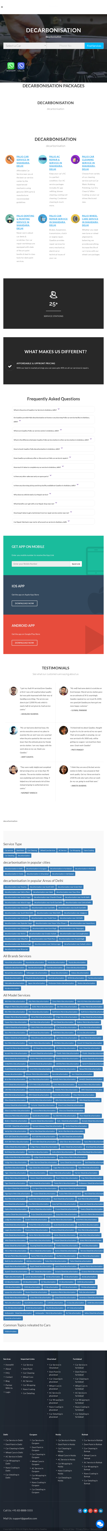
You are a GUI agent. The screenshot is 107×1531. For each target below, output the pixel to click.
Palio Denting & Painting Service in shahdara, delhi (25, 222)
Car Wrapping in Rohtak (91, 1468)
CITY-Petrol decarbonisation (39, 1084)
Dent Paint (20, 850)
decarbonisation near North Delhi (77, 897)
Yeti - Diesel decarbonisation (41, 1271)
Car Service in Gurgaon (38, 1441)
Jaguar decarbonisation (36, 983)
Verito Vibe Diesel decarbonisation (42, 1131)
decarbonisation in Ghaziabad (38, 874)
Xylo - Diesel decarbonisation (67, 1121)
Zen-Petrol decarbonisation (67, 1007)
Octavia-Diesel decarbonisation (66, 1271)
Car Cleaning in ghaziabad (56, 1380)
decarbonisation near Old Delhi (71, 918)
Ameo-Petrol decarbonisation (90, 1240)
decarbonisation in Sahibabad (63, 874)
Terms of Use (68, 1529)
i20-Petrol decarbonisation (66, 1048)
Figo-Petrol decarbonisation (91, 1178)
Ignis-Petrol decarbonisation (66, 1038)
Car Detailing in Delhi (12, 1476)
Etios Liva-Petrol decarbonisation (17, 1116)
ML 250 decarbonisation (14, 1308)
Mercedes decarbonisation (14, 983)
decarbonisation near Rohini (15, 934)
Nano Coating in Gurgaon (39, 1483)
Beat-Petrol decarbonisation (88, 1199)
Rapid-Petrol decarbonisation (15, 1266)
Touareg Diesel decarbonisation (41, 1245)
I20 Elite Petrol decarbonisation (67, 1064)
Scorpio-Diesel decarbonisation (93, 1121)
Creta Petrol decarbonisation (15, 1064)
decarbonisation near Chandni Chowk (48, 897)
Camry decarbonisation (61, 1095)
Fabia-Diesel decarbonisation (80, 1261)
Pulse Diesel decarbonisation (15, 1225)
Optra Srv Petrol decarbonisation (93, 1214)
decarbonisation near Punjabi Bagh (71, 939)
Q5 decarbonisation (30, 1282)
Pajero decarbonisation (13, 1277)
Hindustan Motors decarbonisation (61, 983)
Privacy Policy (82, 1529)
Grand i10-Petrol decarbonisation (17, 1048)
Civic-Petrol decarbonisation (64, 1084)
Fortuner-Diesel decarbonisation (43, 1105)
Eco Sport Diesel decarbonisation (17, 1188)
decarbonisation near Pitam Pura (43, 939)
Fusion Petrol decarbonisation (70, 1194)
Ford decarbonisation (55, 968)
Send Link (76, 564)
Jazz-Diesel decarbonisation (82, 1074)
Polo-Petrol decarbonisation (88, 1230)
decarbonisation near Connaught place (74, 934)
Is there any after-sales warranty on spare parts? (31, 476)
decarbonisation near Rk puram (16, 949)
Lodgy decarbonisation (13, 1220)
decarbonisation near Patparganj (72, 928)
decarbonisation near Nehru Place (17, 892)
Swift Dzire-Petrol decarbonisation (64, 1012)
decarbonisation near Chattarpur (17, 928)
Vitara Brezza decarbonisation (42, 1038)
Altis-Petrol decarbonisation (65, 1100)
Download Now (24, 603)
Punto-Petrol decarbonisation (16, 1297)
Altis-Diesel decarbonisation (89, 1100)
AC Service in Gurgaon (37, 1469)
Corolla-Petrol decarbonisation (40, 1100)
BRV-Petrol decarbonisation (15, 1095)
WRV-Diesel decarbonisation (91, 1090)
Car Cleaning (32, 850)
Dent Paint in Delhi (14, 1444)
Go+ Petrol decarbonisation (89, 1256)
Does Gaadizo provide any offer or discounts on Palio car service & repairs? (41, 458)
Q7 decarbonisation (48, 1282)
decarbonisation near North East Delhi (48, 902)
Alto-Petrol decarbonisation (39, 1001)
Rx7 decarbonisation (73, 1313)
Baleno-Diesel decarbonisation (16, 1038)
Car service (9, 850)
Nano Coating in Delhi (13, 1469)
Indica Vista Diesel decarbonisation (90, 1152)
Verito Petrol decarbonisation (15, 1131)
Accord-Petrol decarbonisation (89, 1084)
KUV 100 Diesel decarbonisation (17, 1136)
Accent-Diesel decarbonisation (42, 1053)
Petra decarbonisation (13, 1303)
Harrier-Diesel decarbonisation (86, 1173)
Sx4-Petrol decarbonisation (40, 1022)
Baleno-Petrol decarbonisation (88, 1022)
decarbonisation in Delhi (14, 869)
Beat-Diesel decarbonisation (64, 1199)
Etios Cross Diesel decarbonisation (70, 1105)
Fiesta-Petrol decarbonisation (65, 1183)
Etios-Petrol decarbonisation (83, 1095)
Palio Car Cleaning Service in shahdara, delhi (88, 162)
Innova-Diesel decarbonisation (16, 1105)
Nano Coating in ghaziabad (56, 1408)
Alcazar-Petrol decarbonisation (37, 1074)
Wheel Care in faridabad (81, 1387)
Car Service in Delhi (14, 1440)
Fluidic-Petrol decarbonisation (68, 1053)
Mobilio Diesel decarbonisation (40, 1090)
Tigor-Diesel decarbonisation (15, 1173)
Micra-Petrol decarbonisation (15, 1251)
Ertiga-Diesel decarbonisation (91, 1017)
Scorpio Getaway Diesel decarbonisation (47, 1126)
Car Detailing (9, 856)
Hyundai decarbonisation (35, 962)
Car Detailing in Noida (64, 1479)
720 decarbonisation (88, 1287)
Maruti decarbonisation (13, 962)
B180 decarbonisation (34, 1308)
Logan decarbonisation (13, 1230)
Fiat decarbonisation (95, 978)
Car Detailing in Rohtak (91, 1482)
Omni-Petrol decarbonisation (63, 1001)
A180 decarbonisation (95, 1303)
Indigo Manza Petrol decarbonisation (72, 1157)
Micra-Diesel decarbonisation (41, 1251)
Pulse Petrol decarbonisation (39, 1225)
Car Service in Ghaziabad (55, 1366)
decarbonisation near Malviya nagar (48, 944)
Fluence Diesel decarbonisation (62, 1230)
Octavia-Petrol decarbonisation (93, 1271)
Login (8, 1392)
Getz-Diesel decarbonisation (89, 1048)
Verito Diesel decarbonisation (76, 1126)
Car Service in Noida (67, 1440)
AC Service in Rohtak (93, 1462)
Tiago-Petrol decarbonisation (64, 1168)
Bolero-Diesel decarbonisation (16, 1121)
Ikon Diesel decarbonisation (95, 1194)
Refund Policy (97, 1529)
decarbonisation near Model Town (43, 918)
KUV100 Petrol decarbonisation (43, 1136)
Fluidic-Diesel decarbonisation (93, 1053)
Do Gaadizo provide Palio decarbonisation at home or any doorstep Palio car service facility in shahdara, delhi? (52, 420)
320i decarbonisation (12, 1287)
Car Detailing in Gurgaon (38, 1491)
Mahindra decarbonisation (14, 968)
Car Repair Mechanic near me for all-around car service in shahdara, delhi (40, 522)
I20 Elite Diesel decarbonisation (40, 1064)
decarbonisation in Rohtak (84, 869)
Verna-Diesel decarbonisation (15, 1058)
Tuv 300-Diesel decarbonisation (70, 1136)
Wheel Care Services (47, 850)
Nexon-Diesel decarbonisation (41, 1178)
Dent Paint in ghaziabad (55, 1373)
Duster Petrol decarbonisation (62, 1220)
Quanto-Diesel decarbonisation (42, 1121)
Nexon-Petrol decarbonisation (60, 1173)
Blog (7, 1381)
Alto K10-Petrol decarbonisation (89, 1001)
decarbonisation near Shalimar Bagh (18, 944)
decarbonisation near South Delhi (42, 887)
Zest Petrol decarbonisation (15, 1168)
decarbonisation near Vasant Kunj (82, 923)
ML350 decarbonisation (55, 1308)
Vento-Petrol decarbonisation (40, 1235)
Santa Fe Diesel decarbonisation (93, 1064)
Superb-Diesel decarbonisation (16, 1271)
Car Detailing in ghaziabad (56, 1415)
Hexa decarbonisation (38, 1173)
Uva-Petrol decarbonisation (39, 1204)
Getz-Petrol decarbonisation (91, 1038)
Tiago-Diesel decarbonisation (39, 1168)
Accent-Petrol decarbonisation (16, 1053)
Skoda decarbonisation (13, 978)
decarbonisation (24, 856)
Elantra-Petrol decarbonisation (41, 1058)
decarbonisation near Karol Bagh (44, 928)
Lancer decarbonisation (34, 1277)
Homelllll (10, 1365)
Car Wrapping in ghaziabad (56, 1401)
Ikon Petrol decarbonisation (15, 1199)
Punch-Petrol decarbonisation (67, 1178)
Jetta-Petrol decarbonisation (89, 1235)
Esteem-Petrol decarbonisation (16, 1017)
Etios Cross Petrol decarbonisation (17, 1110)
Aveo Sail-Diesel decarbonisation (91, 1204)
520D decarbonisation (32, 1287)
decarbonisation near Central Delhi (78, 902)
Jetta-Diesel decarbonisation (15, 1240)
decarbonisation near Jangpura (75, 913)
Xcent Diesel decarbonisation (15, 1069)
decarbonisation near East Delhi (43, 908)
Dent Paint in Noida (66, 1444)
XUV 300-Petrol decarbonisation (17, 1142)
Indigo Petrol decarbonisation (16, 1162)
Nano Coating (89, 850)
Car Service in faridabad (81, 1366)
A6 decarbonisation (89, 1277)
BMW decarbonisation (76, 978)
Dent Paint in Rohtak (93, 1444)
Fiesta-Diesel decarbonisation (39, 1183)
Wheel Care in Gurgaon (38, 1462)
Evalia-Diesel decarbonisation (67, 1245)
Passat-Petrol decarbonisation (40, 1240)
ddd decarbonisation (34, 1261)
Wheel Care (28, 1377)
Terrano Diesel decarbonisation (91, 1251)
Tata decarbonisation (35, 968)
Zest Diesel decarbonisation (95, 1162)
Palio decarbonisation (87, 1292)
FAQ (7, 1373)
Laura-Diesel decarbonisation (65, 1266)
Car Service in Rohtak (93, 1440)
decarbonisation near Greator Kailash (42, 934)
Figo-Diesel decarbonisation (15, 1183)
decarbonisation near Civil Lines (16, 918)
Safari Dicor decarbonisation (70, 1142)
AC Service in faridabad (81, 1394)
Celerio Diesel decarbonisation (16, 1027)
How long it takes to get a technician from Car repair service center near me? (41, 513)
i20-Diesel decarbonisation (43, 1048)
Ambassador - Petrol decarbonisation (48, 1313)
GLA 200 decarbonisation (34, 1303)
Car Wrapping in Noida (65, 1465)
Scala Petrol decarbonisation (88, 1225)
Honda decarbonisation (56, 962)
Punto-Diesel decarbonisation (36, 1292)
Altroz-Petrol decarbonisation (16, 1178)
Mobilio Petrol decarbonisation (66, 1090)
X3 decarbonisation (51, 1287)
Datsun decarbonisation (80, 973)
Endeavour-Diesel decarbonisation (91, 1183)
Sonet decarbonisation (13, 1318)
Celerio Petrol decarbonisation (42, 1027)
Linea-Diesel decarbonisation (65, 1297)
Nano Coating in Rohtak (91, 1475)
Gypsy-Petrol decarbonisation (16, 1022)
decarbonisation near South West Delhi (19, 913)
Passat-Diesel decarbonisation (65, 1240)
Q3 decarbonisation (12, 1282)
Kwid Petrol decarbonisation (86, 1220)
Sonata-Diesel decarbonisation (93, 1058)
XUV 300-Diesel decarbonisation (44, 1142)
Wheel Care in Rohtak (90, 1457)
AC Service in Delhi (14, 1456)
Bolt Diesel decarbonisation (15, 1152)
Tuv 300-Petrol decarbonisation (64, 1116)
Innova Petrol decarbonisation (44, 1110)
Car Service (28, 1365)
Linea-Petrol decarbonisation (40, 1297)
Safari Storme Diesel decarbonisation (43, 1162)
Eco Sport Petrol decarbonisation (44, 1188)
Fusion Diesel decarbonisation (45, 1194)
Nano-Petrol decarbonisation (94, 1142)
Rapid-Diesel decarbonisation (41, 1266)
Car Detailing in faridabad (82, 1415)
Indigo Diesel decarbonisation (45, 1157)
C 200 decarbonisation (55, 1303)
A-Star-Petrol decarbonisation (91, 1007)
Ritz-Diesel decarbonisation (39, 1012)
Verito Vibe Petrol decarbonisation (70, 1131)
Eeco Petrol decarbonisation (15, 1033)
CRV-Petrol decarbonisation (15, 1090)
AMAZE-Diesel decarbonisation (90, 1079)
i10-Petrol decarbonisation (64, 1043)
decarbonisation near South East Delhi (72, 908)
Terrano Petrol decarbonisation (16, 1256)
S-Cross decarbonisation (86, 1033)
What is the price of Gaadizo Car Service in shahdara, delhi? (35, 410)
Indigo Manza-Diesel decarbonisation (44, 1147)
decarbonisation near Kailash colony (77, 944)
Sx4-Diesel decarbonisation (64, 1022)
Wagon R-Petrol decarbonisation (17, 1007)
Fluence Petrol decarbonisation (36, 1230)
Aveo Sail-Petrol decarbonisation (64, 1204)
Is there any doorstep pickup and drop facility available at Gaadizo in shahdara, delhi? (45, 485)
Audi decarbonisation (56, 978)
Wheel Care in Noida (67, 1455)
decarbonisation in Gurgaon (36, 869)
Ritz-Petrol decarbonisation (15, 1012)
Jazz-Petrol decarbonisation (39, 1079)
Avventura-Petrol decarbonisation (63, 1292)
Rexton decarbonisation (86, 983)
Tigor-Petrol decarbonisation (88, 1168)
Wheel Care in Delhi (14, 1452)
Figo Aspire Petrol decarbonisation (17, 1194)
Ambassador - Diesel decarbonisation (18, 1313)
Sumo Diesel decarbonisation (71, 1162)
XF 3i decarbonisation (75, 1308)
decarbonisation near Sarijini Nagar (18, 897)
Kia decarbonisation (12, 988)
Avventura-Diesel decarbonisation (91, 1297)
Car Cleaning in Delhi (15, 1448)
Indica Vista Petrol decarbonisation (17, 1157)
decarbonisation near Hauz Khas (68, 892)
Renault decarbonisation (14, 973)
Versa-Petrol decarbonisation (41, 1017)
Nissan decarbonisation (59, 973)
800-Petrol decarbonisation (15, 1001)
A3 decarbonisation (53, 1277)
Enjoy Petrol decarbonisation (66, 1214)
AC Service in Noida (66, 1459)
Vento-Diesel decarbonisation (65, 1235)
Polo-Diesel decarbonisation (15, 1235)
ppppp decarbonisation (13, 1292)
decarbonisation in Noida (14, 874)
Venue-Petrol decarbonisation (90, 1069)
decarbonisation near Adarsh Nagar (18, 902)
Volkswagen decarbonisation (36, 973)
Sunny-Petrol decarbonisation (42, 1256)
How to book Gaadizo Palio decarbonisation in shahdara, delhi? (37, 449)
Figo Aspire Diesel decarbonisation (72, 1188)
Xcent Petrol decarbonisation (40, 1069)
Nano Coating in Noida (65, 1472)
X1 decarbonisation (66, 1282)
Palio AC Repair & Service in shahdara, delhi (56, 162)
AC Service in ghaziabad (55, 1394)
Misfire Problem (11, 1331)
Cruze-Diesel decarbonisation (66, 1209)
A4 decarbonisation (71, 1277)
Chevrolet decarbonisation (76, 968)
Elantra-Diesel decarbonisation (67, 1058)
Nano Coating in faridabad (82, 1408)
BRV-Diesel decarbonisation (39, 1095)
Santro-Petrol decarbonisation (40, 1043)
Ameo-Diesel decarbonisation (15, 1245)
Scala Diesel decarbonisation (64, 1225)
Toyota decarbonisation (77, 962)
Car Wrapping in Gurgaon (39, 1476)
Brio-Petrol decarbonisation (15, 1079)
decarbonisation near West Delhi (49, 913)
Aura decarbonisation (60, 1074)
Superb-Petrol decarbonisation (91, 1266)
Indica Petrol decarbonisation (63, 1152)
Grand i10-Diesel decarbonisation (89, 1043)
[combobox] (25, 46)
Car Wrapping (75, 850)
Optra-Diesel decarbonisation (41, 1209)
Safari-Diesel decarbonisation (71, 1147)
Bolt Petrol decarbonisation (38, 1152)
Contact (9, 1377)
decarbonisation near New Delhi (16, 908)
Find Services (94, 45)
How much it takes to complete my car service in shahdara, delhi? (37, 467)
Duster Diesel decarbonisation (36, 1220)
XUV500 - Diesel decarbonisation (17, 1126)
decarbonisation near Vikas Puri (16, 939)
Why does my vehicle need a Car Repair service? (31, 495)
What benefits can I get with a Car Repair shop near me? (34, 504)
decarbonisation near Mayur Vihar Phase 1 (51, 923)
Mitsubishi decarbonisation (35, 978)
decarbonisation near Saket (43, 892)
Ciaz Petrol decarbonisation (90, 1027)
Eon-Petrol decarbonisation (15, 1043)
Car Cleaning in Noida (64, 1450)
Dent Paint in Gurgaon (37, 1448)
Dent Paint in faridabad (81, 1373)
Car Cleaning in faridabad (82, 1380)
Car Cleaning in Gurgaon (38, 1455)
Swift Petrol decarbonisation (63, 1033)
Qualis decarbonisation (40, 1116)
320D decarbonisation (85, 1282)
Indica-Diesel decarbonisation (16, 1147)
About (8, 1369)
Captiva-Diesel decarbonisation (16, 1214)
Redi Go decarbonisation (14, 1261)
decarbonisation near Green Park (70, 887)
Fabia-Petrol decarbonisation (55, 1261)
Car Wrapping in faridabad (82, 1401)
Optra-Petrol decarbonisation (16, 1209)
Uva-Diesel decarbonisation (15, 1204)
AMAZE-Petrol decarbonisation (64, 1079)
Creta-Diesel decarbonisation (65, 1069)
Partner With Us (9, 1386)
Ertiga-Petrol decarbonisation (66, 1017)
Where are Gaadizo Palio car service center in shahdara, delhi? (36, 431)
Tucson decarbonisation (13, 1074)
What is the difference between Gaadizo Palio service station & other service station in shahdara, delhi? (51, 440)
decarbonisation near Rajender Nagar (18, 923)
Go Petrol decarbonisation (66, 1256)
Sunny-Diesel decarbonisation (66, 1251)
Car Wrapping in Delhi (13, 1462)
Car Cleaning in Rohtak (90, 1450)
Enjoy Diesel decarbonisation (41, 1214)
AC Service (62, 850)
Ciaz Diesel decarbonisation (66, 1027)
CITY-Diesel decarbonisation (15, 1084)
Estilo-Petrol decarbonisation (43, 1007)
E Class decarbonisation (75, 1303)
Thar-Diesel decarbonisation (90, 1116)
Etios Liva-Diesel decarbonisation (71, 1110)
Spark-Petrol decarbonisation (39, 1199)
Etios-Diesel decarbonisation (15, 1100)
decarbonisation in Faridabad (61, 869)
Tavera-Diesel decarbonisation (92, 1209)
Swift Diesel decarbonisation (39, 1033)
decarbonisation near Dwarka (15, 887)
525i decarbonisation (69, 1287)
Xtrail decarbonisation (90, 1245)
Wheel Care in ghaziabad (55, 1387)
